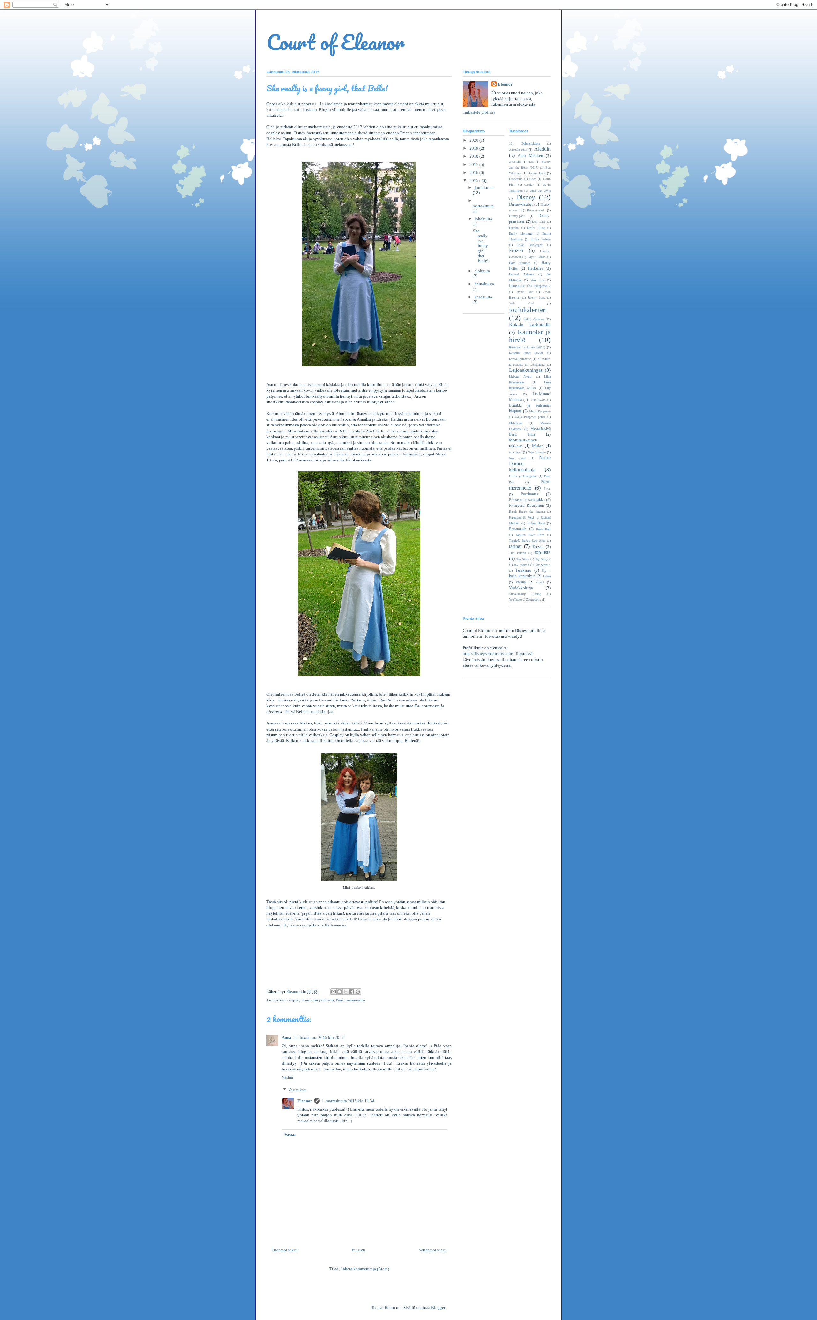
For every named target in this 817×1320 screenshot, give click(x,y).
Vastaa (287, 1077)
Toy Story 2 (543, 559)
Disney (525, 197)
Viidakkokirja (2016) (525, 594)
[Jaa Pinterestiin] (358, 991)
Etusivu (358, 1250)
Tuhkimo (523, 570)
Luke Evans (537, 399)
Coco (532, 179)
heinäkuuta (484, 283)
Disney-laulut (521, 204)
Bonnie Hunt (536, 173)
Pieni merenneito (350, 1000)
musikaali (515, 452)
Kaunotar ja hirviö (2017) (527, 347)
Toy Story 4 (543, 564)
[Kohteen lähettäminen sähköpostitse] (333, 991)
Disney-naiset (535, 210)
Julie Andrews (534, 319)
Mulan (537, 445)
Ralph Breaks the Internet (527, 511)
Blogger (438, 1307)
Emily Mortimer (520, 233)
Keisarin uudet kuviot (526, 353)
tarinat (515, 546)
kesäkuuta (483, 297)
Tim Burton (517, 553)
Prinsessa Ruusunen (526, 505)
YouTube (515, 599)
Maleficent (515, 423)
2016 (474, 172)
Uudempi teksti (284, 1250)
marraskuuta (483, 205)
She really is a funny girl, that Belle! (480, 246)
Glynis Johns (536, 257)
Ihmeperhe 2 (542, 286)
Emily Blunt (536, 227)
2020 (474, 140)
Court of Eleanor (335, 42)
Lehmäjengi (537, 364)
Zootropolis (533, 599)
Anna (286, 1037)
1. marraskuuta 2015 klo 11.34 (348, 1101)
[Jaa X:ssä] (345, 991)
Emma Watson (541, 239)
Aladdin (542, 149)
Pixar (547, 488)
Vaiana (520, 582)
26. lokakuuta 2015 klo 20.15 (319, 1037)
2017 (474, 164)
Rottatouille (517, 529)
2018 (474, 156)
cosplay (293, 1000)
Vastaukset (297, 1089)
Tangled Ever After (530, 534)
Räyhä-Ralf (543, 529)
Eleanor (304, 1101)
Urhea (547, 576)
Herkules (535, 268)
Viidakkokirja (521, 587)
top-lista (543, 552)
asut (531, 161)
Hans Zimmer (519, 263)
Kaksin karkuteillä (530, 324)
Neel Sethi (517, 458)
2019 (474, 148)
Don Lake (538, 221)
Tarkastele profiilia (479, 112)
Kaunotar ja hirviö (318, 1000)
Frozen (516, 250)
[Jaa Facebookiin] (352, 991)
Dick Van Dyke (540, 190)
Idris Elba (537, 280)
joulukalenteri (528, 309)
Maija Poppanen (540, 411)
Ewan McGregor (529, 245)
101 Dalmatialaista (524, 143)
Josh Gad (521, 303)
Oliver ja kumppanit (523, 476)
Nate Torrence (537, 452)
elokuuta (482, 270)
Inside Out (524, 292)
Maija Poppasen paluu (529, 417)
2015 (474, 180)
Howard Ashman (521, 274)
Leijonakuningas (526, 370)
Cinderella (515, 179)
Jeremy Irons (536, 297)
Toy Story (522, 559)
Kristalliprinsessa (520, 359)
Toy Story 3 (521, 564)
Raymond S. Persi (521, 517)
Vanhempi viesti (433, 1250)
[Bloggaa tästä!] (339, 991)
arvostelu (515, 161)
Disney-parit (517, 216)
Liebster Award (520, 376)
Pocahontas (529, 494)
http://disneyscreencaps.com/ (488, 653)
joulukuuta (484, 187)
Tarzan (537, 546)
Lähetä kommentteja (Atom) (365, 1268)
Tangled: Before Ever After (527, 540)
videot (540, 582)
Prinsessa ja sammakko (527, 500)
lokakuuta (483, 218)
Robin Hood (536, 523)
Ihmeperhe (517, 286)
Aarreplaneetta (518, 149)
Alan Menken (530, 155)
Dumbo (514, 227)
